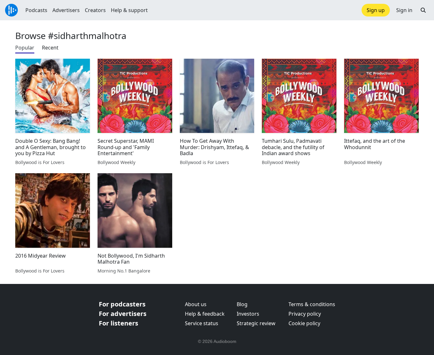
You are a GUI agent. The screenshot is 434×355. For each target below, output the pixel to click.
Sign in (404, 10)
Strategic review (256, 323)
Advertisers (66, 10)
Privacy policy (304, 313)
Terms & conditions (311, 304)
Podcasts (36, 10)
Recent (50, 47)
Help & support (129, 10)
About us (196, 304)
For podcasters (122, 304)
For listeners (118, 323)
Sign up (376, 10)
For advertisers (122, 313)
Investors (248, 313)
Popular (24, 47)
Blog (242, 304)
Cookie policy (304, 323)
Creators (95, 10)
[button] (423, 10)
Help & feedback (205, 313)
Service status (201, 323)
